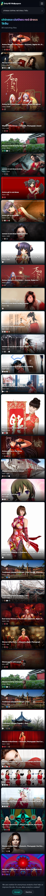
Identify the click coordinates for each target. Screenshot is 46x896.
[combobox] (21, 10)
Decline (29, 892)
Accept (17, 892)
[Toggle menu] (42, 3)
